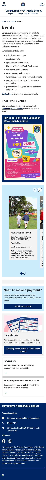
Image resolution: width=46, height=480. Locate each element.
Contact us (6, 94)
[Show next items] (40, 190)
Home (4, 21)
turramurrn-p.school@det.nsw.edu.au (23, 418)
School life (12, 21)
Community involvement (12, 109)
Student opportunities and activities (21, 380)
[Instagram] (10, 442)
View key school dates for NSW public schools (23, 350)
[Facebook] (3, 442)
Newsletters (10, 361)
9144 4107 (12, 423)
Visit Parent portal (23, 306)
